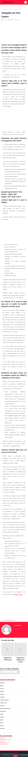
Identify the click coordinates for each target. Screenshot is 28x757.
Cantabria (2, 697)
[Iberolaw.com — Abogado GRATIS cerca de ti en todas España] (8, 3)
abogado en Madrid (18, 594)
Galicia (1, 714)
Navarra (2, 725)
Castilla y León (3, 702)
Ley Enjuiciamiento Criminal (5, 739)
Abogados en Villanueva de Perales (20, 659)
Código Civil (2, 741)
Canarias (2, 694)
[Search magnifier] (18, 672)
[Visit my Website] (20, 628)
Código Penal (2, 738)
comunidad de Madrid (8, 620)
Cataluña (2, 705)
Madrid (11, 9)
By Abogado (17, 625)
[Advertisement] (14, 32)
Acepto (15, 756)
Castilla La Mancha (4, 700)
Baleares (2, 691)
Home (7, 9)
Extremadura (3, 711)
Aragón (1, 685)
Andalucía (2, 682)
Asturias (2, 688)
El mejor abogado (3, 744)
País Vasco (2, 728)
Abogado (5, 19)
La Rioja (2, 717)
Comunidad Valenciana (5, 708)
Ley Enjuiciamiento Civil (4, 742)
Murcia (1, 722)
